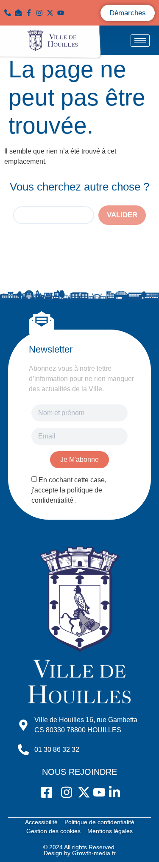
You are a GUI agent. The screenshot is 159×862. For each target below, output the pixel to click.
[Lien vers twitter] (52, 12)
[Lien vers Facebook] (30, 12)
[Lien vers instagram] (41, 12)
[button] (20, 12)
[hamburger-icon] (140, 40)
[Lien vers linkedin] (73, 13)
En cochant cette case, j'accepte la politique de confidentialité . (68, 490)
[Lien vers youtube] (62, 12)
